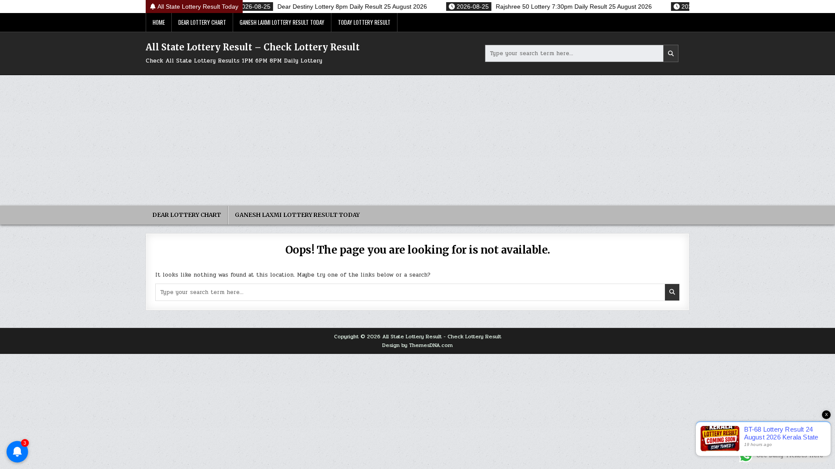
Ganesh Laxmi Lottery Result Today (282, 22)
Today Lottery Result (364, 22)
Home (159, 22)
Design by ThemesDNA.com (417, 345)
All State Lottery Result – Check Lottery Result (253, 47)
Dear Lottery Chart (202, 22)
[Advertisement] (417, 140)
